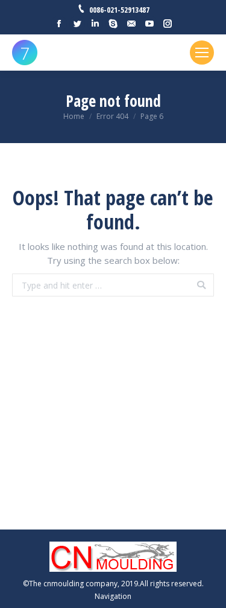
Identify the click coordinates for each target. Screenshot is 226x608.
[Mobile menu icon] (202, 52)
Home (73, 116)
